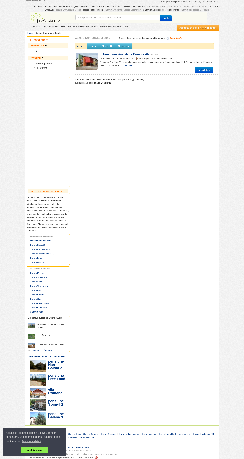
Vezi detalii (204, 70)
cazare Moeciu (74, 10)
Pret (92, 46)
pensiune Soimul (56, 402)
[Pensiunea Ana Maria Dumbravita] (87, 61)
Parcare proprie (43, 63)
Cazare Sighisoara (38, 277)
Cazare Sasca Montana (42, 254)
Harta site (88, 457)
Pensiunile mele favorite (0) (188, 1)
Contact (80, 457)
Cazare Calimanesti (132, 10)
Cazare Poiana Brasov (40, 303)
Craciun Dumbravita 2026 (204, 434)
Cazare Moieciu (37, 273)
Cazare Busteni (37, 295)
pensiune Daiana (56, 415)
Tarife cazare (184, 434)
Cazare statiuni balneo (129, 434)
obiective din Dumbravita (43, 350)
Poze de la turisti (86, 437)
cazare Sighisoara (201, 10)
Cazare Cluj (35, 299)
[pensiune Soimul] (38, 405)
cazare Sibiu (186, 10)
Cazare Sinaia (36, 312)
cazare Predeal (202, 6)
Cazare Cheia (74, 434)
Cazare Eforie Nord (38, 307)
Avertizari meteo (83, 447)
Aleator (106, 46)
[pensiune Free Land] (38, 380)
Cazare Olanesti (90, 434)
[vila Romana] (38, 393)
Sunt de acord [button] (34, 450)
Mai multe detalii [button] (31, 441)
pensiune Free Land (56, 377)
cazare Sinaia (173, 6)
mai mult (128, 65)
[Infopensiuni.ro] (45, 17)
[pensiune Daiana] (38, 418)
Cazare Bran (35, 290)
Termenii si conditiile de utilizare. (44, 457)
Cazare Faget (37, 258)
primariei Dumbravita (101, 83)
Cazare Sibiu (36, 282)
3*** (37, 51)
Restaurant (41, 67)
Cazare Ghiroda (38, 262)
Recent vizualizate (211, 1)
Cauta (165, 18)
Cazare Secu (37, 245)
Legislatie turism (67, 457)
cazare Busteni (187, 6)
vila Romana (55, 391)
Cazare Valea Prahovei (154, 6)
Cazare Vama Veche (39, 286)
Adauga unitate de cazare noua (197, 27)
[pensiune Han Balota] (38, 366)
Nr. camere (124, 46)
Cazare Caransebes (40, 249)
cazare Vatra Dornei (113, 10)
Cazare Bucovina (108, 434)
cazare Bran (61, 10)
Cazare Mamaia (148, 434)
